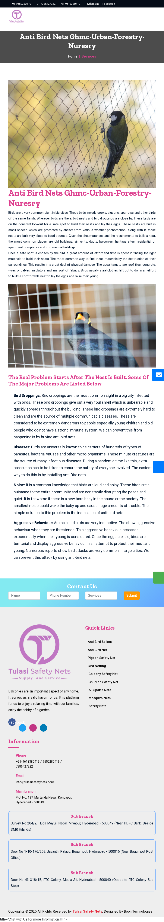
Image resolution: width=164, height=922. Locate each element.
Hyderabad (92, 3)
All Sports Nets (100, 690)
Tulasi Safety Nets (87, 911)
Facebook (109, 3)
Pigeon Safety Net (101, 658)
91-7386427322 (46, 3)
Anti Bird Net (97, 650)
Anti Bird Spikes (100, 642)
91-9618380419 (70, 3)
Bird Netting (97, 666)
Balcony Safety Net (103, 674)
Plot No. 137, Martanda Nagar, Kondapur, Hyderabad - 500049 (44, 800)
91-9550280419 (21, 3)
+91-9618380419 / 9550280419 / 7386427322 (39, 764)
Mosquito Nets (100, 698)
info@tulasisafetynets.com (35, 782)
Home (73, 56)
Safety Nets (97, 706)
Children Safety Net (103, 682)
